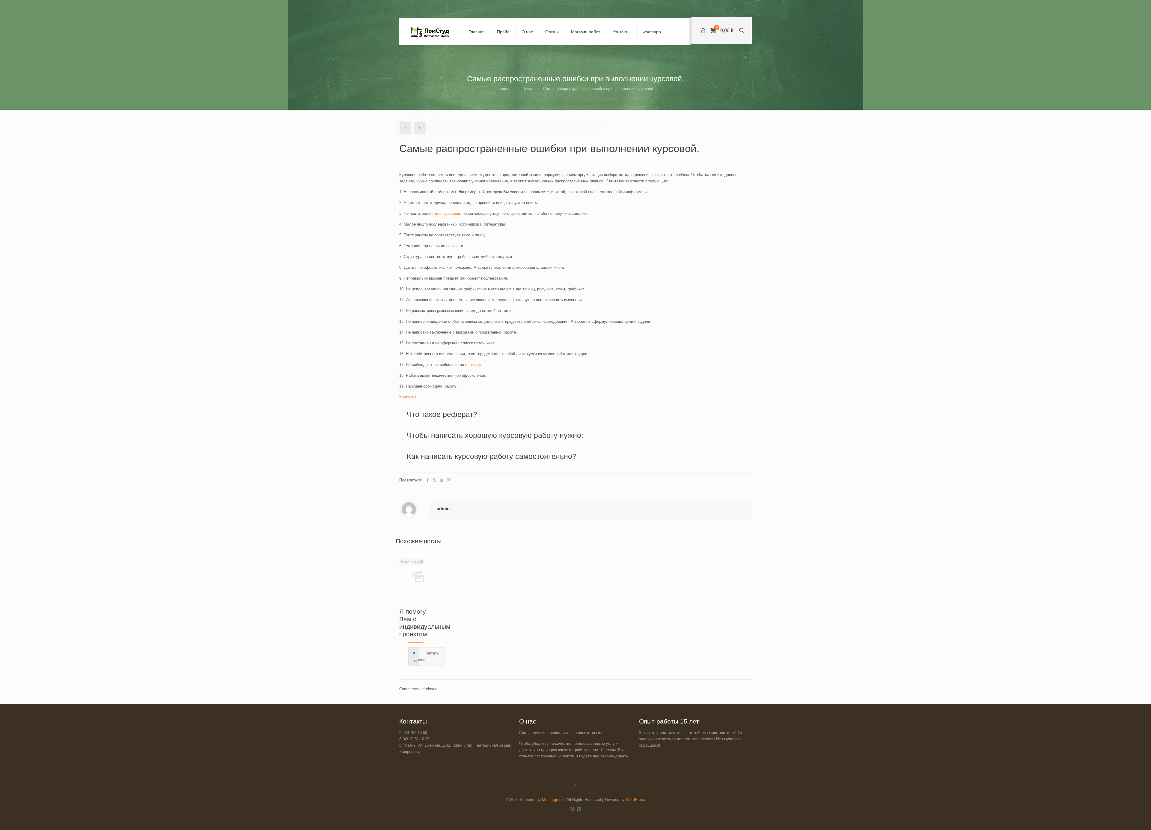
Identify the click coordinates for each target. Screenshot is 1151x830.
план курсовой (446, 213)
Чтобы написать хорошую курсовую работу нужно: (495, 435)
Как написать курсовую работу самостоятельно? (492, 456)
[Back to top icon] (575, 785)
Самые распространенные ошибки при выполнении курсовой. (598, 88)
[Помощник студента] (429, 31)
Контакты (407, 397)
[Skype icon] (572, 808)
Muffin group (553, 799)
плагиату (473, 364)
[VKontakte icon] (578, 808)
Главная (504, 88)
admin (443, 508)
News (527, 88)
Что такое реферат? (442, 414)
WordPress (635, 799)
